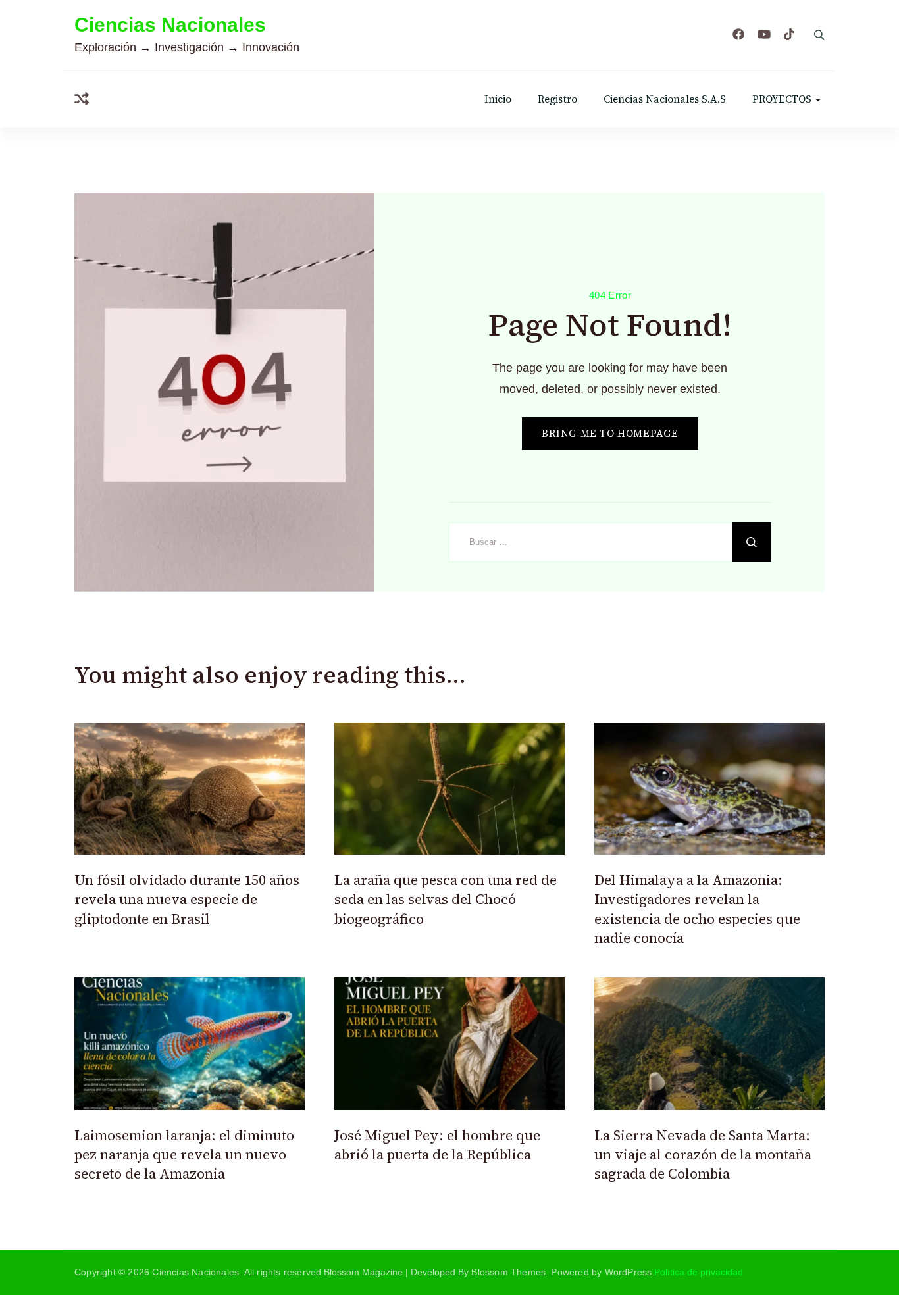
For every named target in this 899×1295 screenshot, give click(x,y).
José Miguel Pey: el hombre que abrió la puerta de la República (437, 1145)
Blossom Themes (508, 1272)
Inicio (497, 99)
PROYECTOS (781, 99)
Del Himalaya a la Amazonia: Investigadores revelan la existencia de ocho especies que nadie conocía (697, 909)
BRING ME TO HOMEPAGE (610, 433)
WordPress (628, 1272)
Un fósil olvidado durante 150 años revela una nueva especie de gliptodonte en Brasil (186, 899)
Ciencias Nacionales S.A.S (665, 99)
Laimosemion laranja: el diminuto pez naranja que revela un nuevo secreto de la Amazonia (184, 1155)
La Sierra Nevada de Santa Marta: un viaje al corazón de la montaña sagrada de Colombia (702, 1155)
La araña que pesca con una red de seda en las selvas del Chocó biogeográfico (445, 899)
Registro (557, 99)
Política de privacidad (698, 1272)
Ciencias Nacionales (170, 25)
